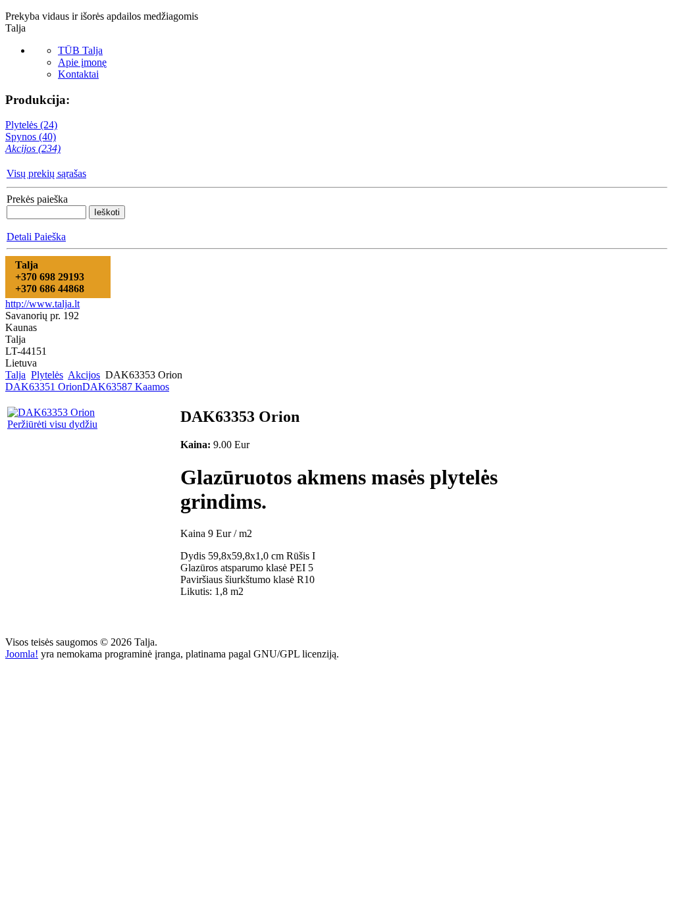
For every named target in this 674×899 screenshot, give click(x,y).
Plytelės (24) (31, 124)
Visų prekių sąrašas (46, 173)
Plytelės (47, 374)
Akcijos (84, 374)
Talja (15, 374)
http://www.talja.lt (42, 303)
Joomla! (21, 653)
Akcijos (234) (33, 148)
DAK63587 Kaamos (125, 386)
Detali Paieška (36, 236)
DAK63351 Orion (43, 386)
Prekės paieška (37, 199)
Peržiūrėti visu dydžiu (52, 424)
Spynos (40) (30, 136)
